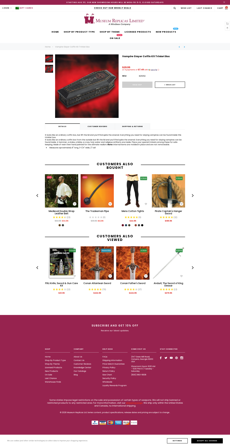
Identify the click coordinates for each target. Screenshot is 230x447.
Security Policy (109, 378)
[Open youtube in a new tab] (171, 358)
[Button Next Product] (183, 47)
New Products (51, 371)
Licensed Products (53, 367)
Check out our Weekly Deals (112, 8)
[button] (153, 70)
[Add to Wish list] (74, 204)
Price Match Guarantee (113, 364)
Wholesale (107, 382)
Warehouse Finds (53, 382)
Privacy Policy (108, 367)
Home (48, 46)
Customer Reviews (82, 364)
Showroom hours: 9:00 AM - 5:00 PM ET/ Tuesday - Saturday (143, 368)
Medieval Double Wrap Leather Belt (62, 212)
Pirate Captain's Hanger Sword (168, 212)
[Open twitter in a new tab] (165, 358)
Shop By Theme (52, 364)
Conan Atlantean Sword (97, 283)
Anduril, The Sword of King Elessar (168, 284)
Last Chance (51, 378)
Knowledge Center (82, 367)
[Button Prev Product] (180, 47)
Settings (177, 441)
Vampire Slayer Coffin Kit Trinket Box (72, 46)
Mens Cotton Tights (133, 211)
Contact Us (79, 360)
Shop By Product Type (55, 360)
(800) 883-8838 (138, 374)
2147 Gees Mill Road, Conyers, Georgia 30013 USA (142, 359)
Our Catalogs (80, 371)
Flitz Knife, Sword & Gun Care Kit (61, 284)
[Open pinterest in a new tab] (176, 358)
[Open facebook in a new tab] (160, 358)
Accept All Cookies (207, 441)
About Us (78, 356)
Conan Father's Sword (132, 283)
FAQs (104, 356)
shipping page (134, 402)
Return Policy (108, 371)
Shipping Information (112, 360)
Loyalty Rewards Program (114, 385)
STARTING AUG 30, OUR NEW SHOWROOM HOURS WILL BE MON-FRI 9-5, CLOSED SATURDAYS (115, 2)
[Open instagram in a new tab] (181, 358)
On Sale (48, 374)
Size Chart (107, 374)
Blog (76, 374)
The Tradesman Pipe (97, 211)
